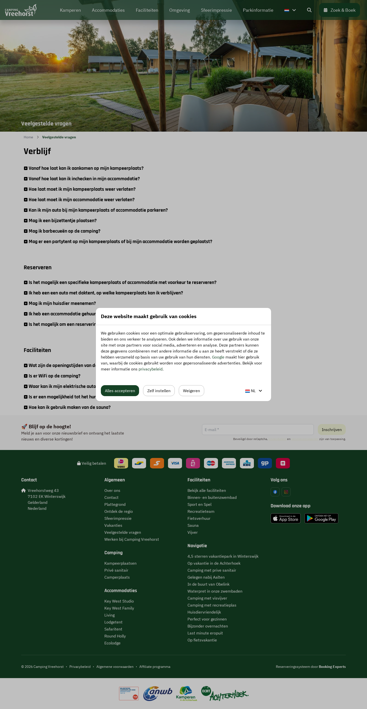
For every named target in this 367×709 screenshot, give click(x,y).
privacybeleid (151, 368)
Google (218, 356)
